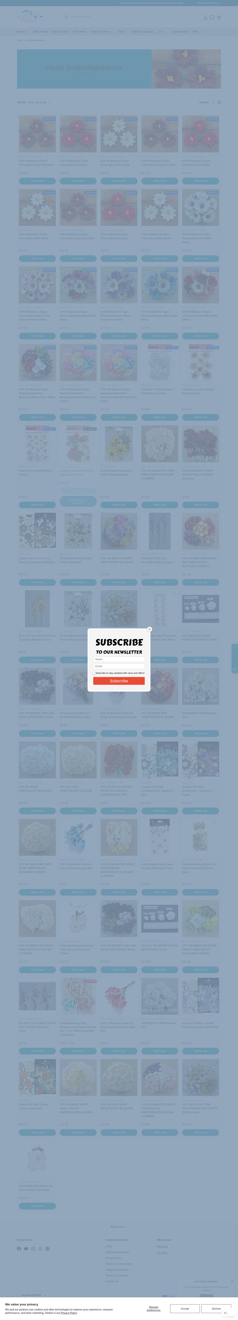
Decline (216, 1308)
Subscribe (119, 681)
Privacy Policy (69, 1313)
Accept (185, 1308)
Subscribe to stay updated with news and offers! (120, 673)
